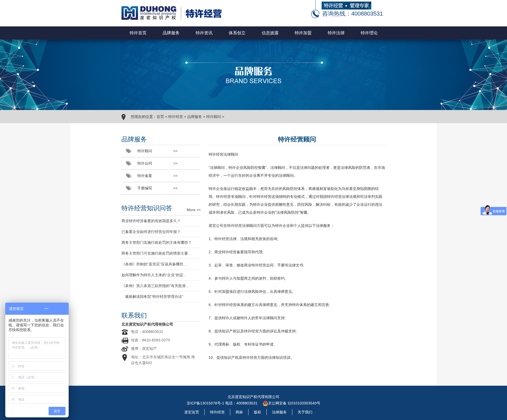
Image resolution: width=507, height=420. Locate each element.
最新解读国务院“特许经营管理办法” (152, 296)
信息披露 (270, 33)
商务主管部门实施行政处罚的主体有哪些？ (156, 242)
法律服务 (279, 412)
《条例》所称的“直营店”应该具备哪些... (153, 264)
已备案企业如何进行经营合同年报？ (151, 232)
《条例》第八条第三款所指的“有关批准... (155, 286)
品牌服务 (171, 33)
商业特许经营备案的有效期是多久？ (151, 221)
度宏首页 (191, 412)
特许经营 (175, 116)
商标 (239, 412)
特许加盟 (303, 33)
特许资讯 (204, 33)
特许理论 (369, 33)
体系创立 (237, 33)
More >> (194, 210)
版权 (257, 412)
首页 (160, 116)
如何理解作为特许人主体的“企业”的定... (153, 275)
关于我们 (305, 412)
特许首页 (138, 33)
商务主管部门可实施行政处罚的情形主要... (156, 253)
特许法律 (336, 33)
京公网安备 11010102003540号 (294, 403)
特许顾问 (213, 116)
